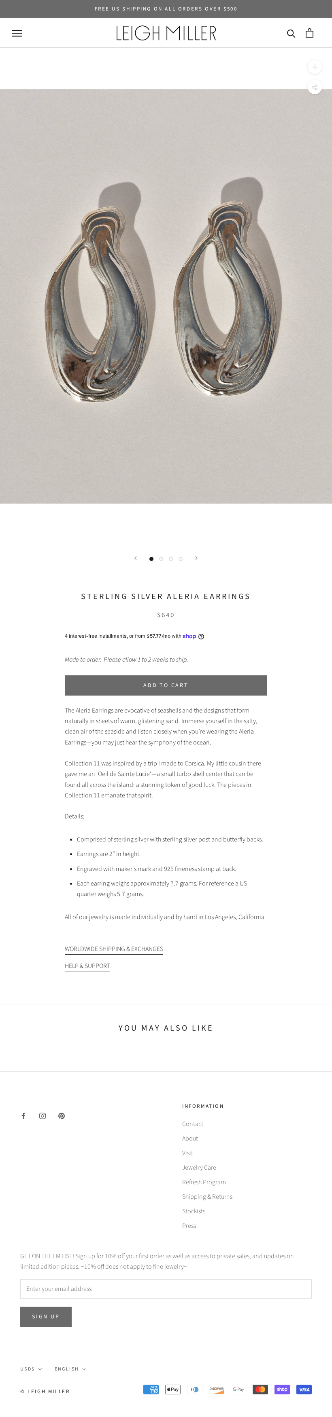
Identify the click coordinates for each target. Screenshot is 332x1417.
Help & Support (87, 966)
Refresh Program (204, 1182)
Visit (187, 1153)
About (190, 1138)
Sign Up (46, 1317)
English (67, 1369)
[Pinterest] (61, 1115)
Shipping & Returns (207, 1196)
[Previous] (135, 558)
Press (189, 1225)
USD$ (27, 1369)
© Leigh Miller (45, 1391)
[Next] (196, 558)
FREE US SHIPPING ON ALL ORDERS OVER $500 (166, 9)
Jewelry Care (199, 1167)
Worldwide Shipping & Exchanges (114, 949)
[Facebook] (23, 1115)
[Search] (291, 33)
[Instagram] (42, 1115)
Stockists (193, 1211)
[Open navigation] (17, 33)
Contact (192, 1124)
